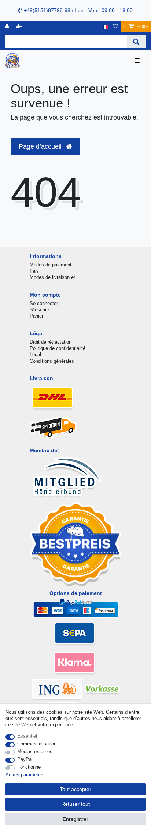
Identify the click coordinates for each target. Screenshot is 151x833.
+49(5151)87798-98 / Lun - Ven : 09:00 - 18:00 (77, 10)
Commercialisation (36, 744)
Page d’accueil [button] (41, 146)
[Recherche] (136, 41)
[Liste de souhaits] (115, 26)
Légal (35, 354)
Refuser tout (75, 804)
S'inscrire (39, 309)
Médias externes (34, 751)
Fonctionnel (29, 767)
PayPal (25, 759)
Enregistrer (75, 819)
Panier (36, 316)
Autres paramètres (25, 774)
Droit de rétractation (50, 342)
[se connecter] (8, 26)
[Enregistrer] (20, 26)
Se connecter (44, 303)
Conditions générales (52, 361)
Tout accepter (75, 789)
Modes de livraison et (52, 277)
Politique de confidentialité (57, 348)
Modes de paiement (50, 264)
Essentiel (27, 736)
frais (34, 271)
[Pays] (105, 26)
